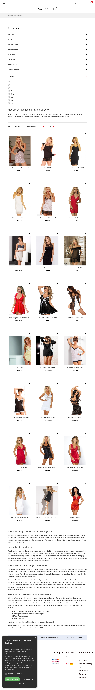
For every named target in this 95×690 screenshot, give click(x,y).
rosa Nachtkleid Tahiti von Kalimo (20, 168)
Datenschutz (83, 671)
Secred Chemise (75, 517)
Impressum (83, 660)
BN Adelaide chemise (75, 418)
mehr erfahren (9, 669)
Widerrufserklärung (85, 664)
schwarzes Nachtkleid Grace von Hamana (50, 268)
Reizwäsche (67, 598)
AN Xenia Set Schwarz (47, 368)
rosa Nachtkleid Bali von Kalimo (47, 218)
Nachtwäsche (69, 582)
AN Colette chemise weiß (19, 517)
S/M (12, 97)
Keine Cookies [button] (28, 679)
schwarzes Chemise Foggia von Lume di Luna (51, 517)
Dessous (59, 582)
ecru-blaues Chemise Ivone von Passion (22, 268)
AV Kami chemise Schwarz (47, 318)
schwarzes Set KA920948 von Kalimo (49, 168)
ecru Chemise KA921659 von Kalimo (21, 218)
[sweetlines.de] (47, 9)
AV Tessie (19, 368)
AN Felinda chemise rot (75, 467)
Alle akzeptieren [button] (12, 679)
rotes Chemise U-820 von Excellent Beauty (78, 218)
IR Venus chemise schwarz (20, 418)
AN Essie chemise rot (19, 467)
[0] (90, 3)
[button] (20, 683)
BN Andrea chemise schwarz (47, 467)
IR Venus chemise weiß (75, 368)
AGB (80, 667)
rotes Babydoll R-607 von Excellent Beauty (23, 318)
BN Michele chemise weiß (75, 318)
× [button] (35, 638)
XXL (12, 94)
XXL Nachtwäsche (79, 625)
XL (12, 91)
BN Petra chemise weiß (47, 418)
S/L (12, 100)
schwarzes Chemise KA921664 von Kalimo (78, 168)
